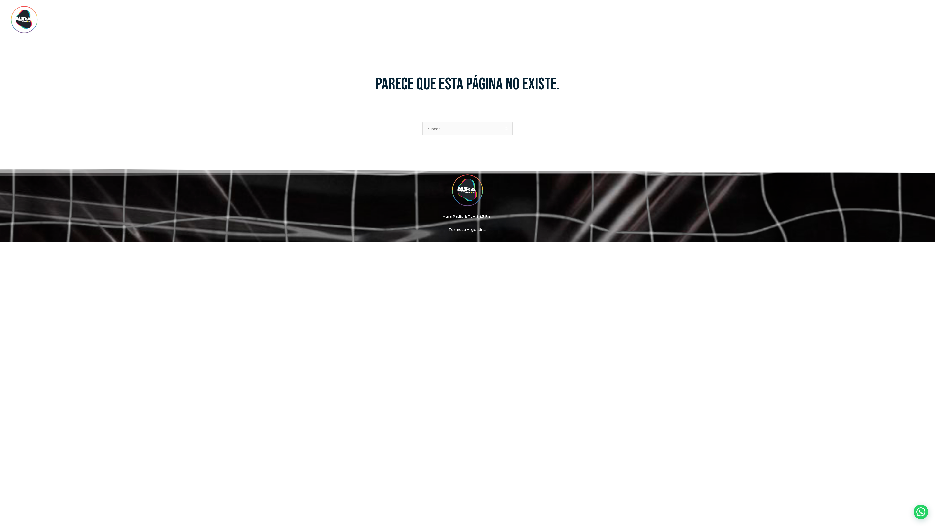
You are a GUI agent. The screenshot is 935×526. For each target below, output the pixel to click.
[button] (921, 512)
